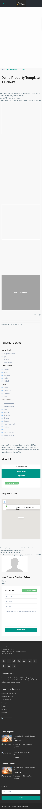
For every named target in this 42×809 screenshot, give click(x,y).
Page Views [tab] (21, 476)
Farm (3, 703)
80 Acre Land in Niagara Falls (22, 744)
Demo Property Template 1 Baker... (25, 508)
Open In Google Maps (11, 483)
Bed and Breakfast (8, 693)
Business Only (6, 696)
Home (3, 69)
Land (3, 709)
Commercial (5, 700)
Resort (4, 712)
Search (21, 798)
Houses (4, 706)
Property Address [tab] (21, 466)
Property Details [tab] (21, 471)
